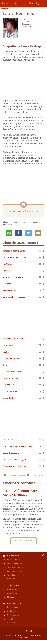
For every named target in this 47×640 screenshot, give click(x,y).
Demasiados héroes (11, 358)
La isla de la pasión (11, 453)
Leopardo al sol (9, 398)
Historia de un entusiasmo (14, 466)
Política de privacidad (16, 563)
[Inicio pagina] (43, 555)
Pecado (6, 270)
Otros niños (8, 439)
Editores (10, 597)
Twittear (28, 233)
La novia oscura (9, 385)
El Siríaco (7, 284)
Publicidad (11, 575)
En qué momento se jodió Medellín (18, 446)
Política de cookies (15, 567)
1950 (29, 26)
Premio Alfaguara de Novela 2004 (23, 211)
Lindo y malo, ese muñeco (14, 297)
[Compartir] (30, 3)
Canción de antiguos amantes (15, 257)
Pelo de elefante (9, 290)
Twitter (13, 611)
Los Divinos (8, 264)
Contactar (11, 579)
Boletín (12, 622)
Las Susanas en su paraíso (14, 338)
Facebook (14, 607)
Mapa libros (12, 593)
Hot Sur (6, 352)
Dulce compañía (10, 391)
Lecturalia (5, 9)
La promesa (8, 345)
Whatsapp (9, 233)
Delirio (6, 365)
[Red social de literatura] (10, 3)
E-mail (38, 233)
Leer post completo (23, 540)
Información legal (14, 559)
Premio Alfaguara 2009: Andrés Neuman (20, 493)
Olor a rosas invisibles (12, 371)
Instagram (14, 615)
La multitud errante (11, 378)
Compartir (18, 233)
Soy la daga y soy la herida (14, 251)
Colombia (25, 21)
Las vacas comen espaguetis (15, 459)
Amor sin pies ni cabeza (13, 277)
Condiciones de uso (15, 571)
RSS (11, 619)
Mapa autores (12, 589)
